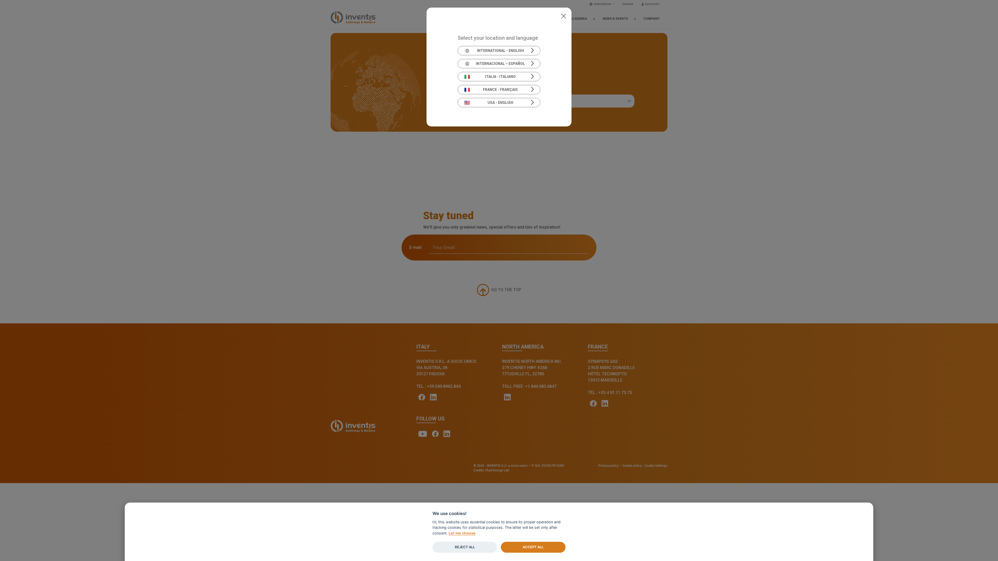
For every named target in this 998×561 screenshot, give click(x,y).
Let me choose (462, 533)
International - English (500, 51)
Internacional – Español (500, 64)
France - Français (500, 90)
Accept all (533, 547)
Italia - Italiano (500, 77)
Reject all (465, 547)
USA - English (500, 103)
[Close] (564, 15)
